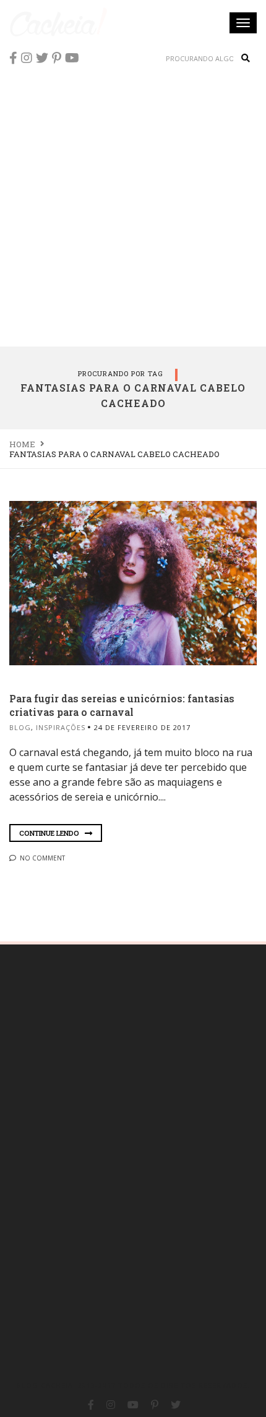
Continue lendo (50, 833)
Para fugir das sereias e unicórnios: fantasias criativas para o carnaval (121, 705)
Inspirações (60, 727)
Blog (20, 727)
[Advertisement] (133, 207)
